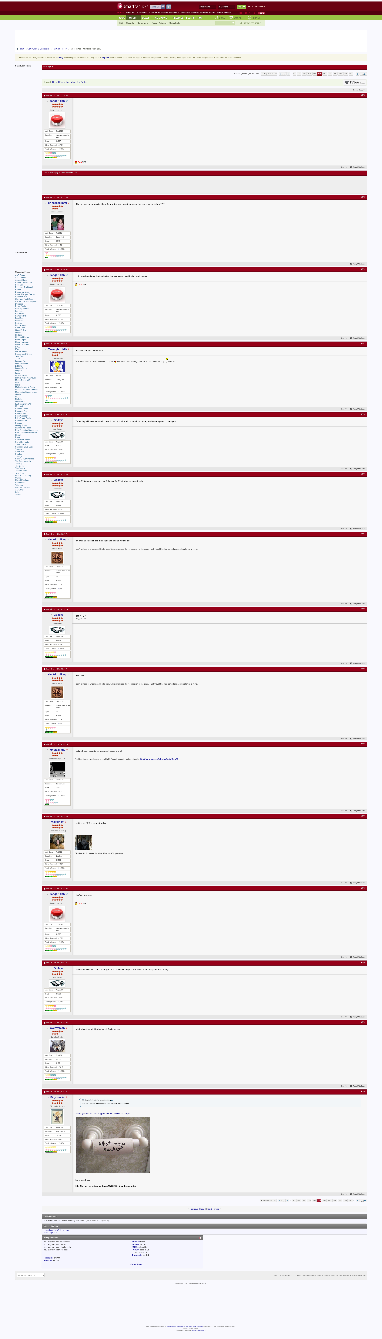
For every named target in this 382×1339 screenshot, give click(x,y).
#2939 (363, 1022)
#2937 (363, 888)
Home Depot (20, 340)
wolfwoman (57, 1028)
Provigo (18, 423)
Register (260, 7)
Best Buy (19, 285)
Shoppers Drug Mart (24, 447)
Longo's (18, 371)
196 (319, 74)
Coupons (155, 13)
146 (299, 74)
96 (294, 74)
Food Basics (20, 318)
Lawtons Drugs (21, 361)
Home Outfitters (22, 344)
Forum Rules (136, 1264)
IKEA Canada (21, 351)
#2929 (363, 343)
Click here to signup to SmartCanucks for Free (60, 173)
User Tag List (48, 67)
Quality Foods (21, 425)
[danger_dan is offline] (57, 120)
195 (314, 74)
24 (58, 868)
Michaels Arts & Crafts (25, 387)
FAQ (121, 23)
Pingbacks (48, 1258)
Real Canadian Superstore (26, 430)
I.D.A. (17, 347)
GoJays (58, 420)
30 (58, 1071)
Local (239, 17)
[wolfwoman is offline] (57, 1046)
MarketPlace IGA (22, 380)
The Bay (19, 463)
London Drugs (21, 368)
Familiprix (19, 311)
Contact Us (277, 1275)
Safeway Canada (22, 440)
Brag (222, 17)
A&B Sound (20, 275)
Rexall (18, 435)
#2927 (363, 197)
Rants (212, 13)
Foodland (19, 320)
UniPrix (18, 478)
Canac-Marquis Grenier (25, 294)
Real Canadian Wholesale (26, 432)
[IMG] (134, 1247)
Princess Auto (21, 420)
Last (362, 74)
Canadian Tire (21, 297)
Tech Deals (144, 13)
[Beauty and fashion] (246, 13)
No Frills (18, 399)
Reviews (204, 13)
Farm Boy (19, 313)
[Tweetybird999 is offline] (57, 366)
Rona (17, 437)
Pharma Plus (20, 413)
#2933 (363, 609)
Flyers (164, 13)
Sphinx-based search (198, 1330)
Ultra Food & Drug (23, 475)
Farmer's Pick (21, 316)
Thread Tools (358, 90)
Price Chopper (21, 416)
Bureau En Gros (22, 292)
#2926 (363, 95)
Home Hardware (22, 342)
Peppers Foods (21, 409)
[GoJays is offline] (57, 435)
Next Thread (213, 1209)
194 (309, 74)
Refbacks (48, 1260)
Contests (185, 13)
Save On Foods (22, 442)
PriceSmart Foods (23, 418)
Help (250, 7)
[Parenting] (254, 13)
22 (58, 796)
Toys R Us (19, 473)
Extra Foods (20, 306)
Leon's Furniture (22, 363)
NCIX (17, 397)
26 (58, 249)
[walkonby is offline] (57, 841)
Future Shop (20, 325)
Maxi (17, 382)
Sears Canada (21, 444)
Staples (18, 454)
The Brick (19, 466)
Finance (195, 13)
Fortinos (18, 323)
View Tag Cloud (50, 1233)
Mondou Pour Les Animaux (26, 389)
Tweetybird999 (57, 349)
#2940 (363, 1091)
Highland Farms (22, 337)
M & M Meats (21, 375)
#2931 (363, 474)
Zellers (18, 494)
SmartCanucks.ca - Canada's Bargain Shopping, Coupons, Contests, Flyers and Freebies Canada (316, 1275)
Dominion (19, 304)
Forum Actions (159, 23)
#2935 (363, 744)
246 (340, 74)
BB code (136, 1242)
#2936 (363, 816)
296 (345, 74)
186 (304, 74)
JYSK (17, 359)
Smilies (135, 1244)
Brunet (18, 289)
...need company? (51, 1230)
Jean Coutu (20, 356)
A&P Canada (20, 278)
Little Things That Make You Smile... (70, 82)
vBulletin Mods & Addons (194, 1327)
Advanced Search (253, 23)
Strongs (18, 456)
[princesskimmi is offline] (57, 222)
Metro (17, 385)
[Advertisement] (98, 184)
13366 (356, 83)
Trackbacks (137, 1255)
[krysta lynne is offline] (57, 769)
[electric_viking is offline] (57, 557)
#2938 (363, 962)
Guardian (19, 332)
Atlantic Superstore (23, 282)
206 (335, 74)
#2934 (363, 669)
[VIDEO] (135, 1250)
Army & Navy (21, 280)
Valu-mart (19, 485)
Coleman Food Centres (25, 299)
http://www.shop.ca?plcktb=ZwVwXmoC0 (159, 759)
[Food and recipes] (250, 13)
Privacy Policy (357, 1275)
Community (142, 23)
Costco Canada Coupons (26, 301)
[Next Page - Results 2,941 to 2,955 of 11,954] (357, 74)
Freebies (174, 13)
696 (350, 74)
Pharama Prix (21, 411)
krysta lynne (57, 749)
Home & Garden (224, 13)
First (283, 74)
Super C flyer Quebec (24, 459)
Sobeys (18, 449)
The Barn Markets (23, 461)
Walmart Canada (22, 487)
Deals (135, 13)
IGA (17, 349)
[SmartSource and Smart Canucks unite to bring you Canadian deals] (27, 259)
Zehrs (17, 492)
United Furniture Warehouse (22, 481)
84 (58, 392)
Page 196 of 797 (270, 74)
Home (128, 13)
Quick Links (174, 23)
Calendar (130, 23)
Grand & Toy (20, 330)
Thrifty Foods (21, 471)
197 (324, 74)
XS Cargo (19, 490)
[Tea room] (240, 13)
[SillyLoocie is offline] (57, 1116)
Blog (121, 17)
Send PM (344, 167)
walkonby (57, 821)
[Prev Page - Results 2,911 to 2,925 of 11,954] (288, 74)
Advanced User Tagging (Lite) (176, 1327)
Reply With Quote (359, 167)
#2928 (363, 269)
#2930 (363, 414)
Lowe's (18, 373)
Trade (258, 17)
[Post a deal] (261, 13)
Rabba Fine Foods (23, 428)
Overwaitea (20, 401)
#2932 (363, 534)
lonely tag (64, 1230)
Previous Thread (198, 1209)
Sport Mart (19, 452)
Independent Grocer (23, 354)
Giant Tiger (20, 328)
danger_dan (57, 100)
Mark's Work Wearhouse (25, 378)
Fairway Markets (22, 309)
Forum (133, 17)
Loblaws (18, 366)
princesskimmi (57, 202)
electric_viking (57, 539)
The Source (20, 468)
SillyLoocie (57, 1097)
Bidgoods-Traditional (24, 287)
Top (199, 17)
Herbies (18, 335)
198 (330, 74)
